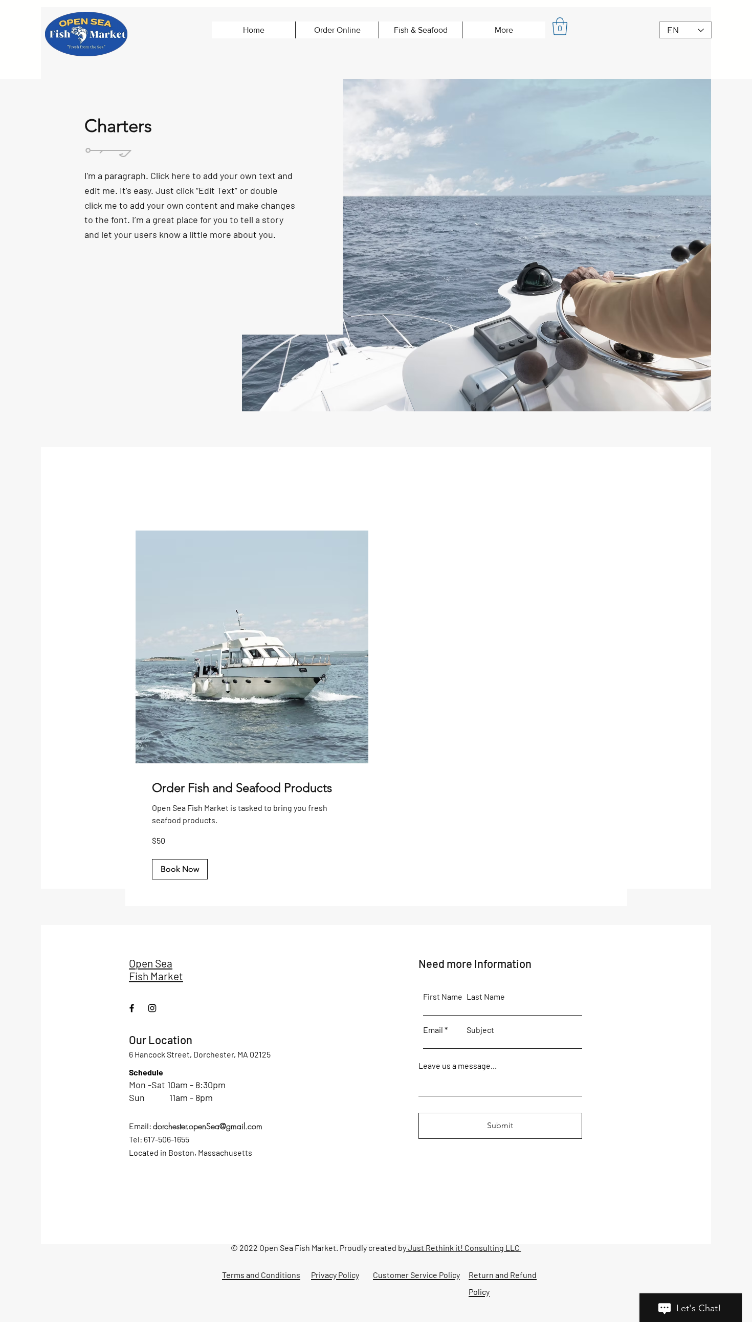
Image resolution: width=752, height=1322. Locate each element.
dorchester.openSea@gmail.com (207, 1126)
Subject (480, 1030)
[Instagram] (152, 1008)
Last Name (486, 997)
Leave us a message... (457, 1066)
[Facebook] (131, 1008)
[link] (252, 788)
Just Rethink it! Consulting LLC (463, 1247)
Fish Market (156, 976)
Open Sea (150, 963)
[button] (559, 26)
